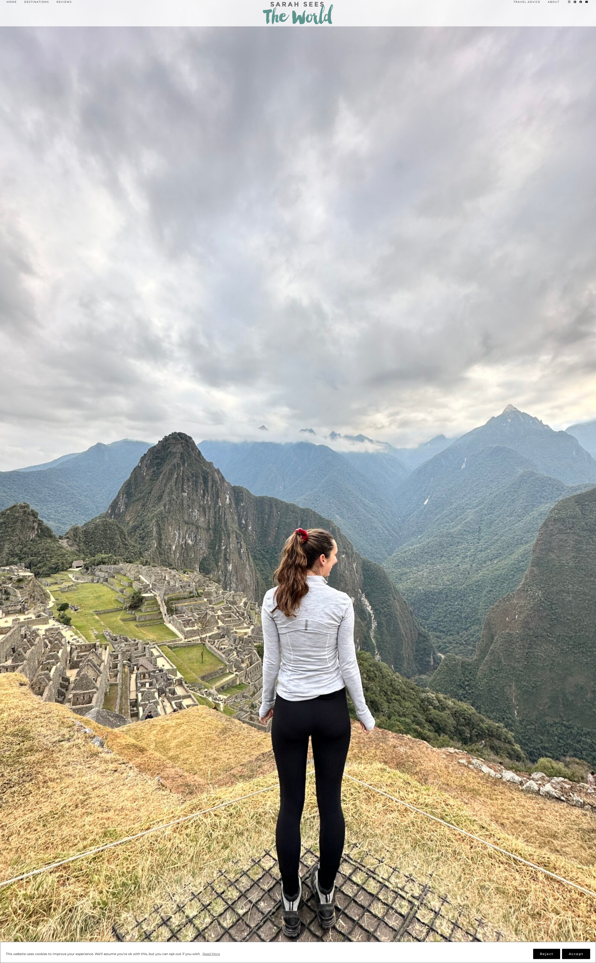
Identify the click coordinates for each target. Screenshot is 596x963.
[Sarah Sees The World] (297, 13)
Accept (576, 954)
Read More (211, 954)
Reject (546, 954)
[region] (298, 952)
